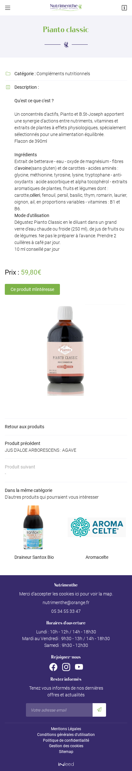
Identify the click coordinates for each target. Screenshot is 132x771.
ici (77, 593)
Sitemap (66, 751)
